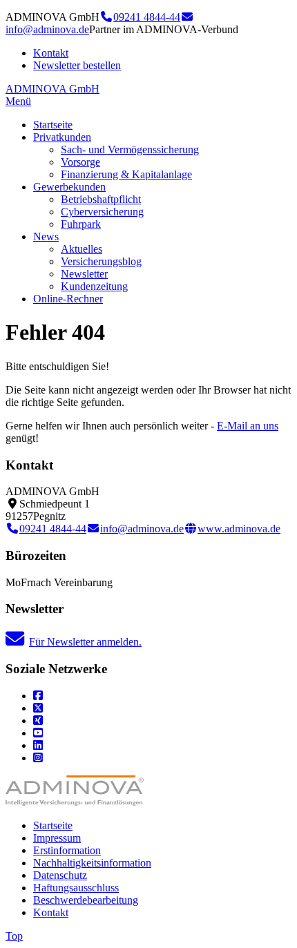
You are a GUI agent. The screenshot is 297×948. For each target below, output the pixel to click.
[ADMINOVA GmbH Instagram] (38, 758)
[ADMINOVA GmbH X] (38, 708)
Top (14, 936)
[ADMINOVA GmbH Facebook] (38, 696)
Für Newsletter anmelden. (85, 642)
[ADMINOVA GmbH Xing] (38, 720)
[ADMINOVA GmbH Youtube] (38, 733)
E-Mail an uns (247, 426)
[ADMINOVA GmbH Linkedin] (38, 745)
